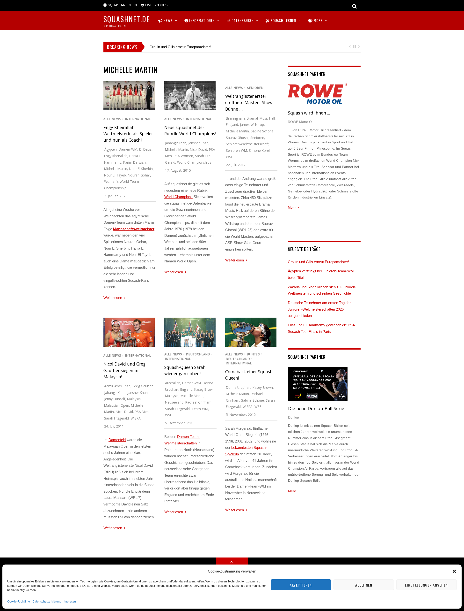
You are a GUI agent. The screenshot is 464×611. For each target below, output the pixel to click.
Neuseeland (174, 402)
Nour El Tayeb (115, 175)
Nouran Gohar (139, 175)
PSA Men (142, 411)
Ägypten (110, 149)
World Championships (194, 162)
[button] (454, 571)
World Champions (178, 197)
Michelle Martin (115, 168)
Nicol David (198, 149)
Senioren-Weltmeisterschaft (247, 144)
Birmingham (235, 118)
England (232, 124)
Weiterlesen (112, 298)
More (317, 20)
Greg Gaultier (142, 386)
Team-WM (200, 408)
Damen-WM (128, 149)
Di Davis (145, 149)
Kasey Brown (204, 389)
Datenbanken (242, 20)
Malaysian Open (116, 405)
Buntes (253, 354)
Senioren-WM (236, 150)
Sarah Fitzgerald (116, 418)
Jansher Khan (198, 143)
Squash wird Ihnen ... (309, 113)
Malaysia (134, 399)
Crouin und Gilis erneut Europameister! (180, 47)
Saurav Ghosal (237, 137)
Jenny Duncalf (114, 399)
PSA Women (183, 155)
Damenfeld (117, 440)
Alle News (112, 119)
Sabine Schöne (262, 131)
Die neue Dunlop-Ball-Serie (316, 408)
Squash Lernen (282, 20)
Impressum (71, 601)
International (138, 119)
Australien (172, 383)
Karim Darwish (134, 162)
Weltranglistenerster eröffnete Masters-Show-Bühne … (249, 102)
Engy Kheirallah (115, 155)
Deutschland (198, 354)
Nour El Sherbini (141, 168)
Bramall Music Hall (261, 118)
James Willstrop (252, 124)
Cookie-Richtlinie (18, 601)
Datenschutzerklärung (46, 601)
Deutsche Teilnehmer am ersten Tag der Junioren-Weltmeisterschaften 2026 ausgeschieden (319, 309)
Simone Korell (259, 150)
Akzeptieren (301, 585)
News (168, 20)
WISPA (136, 418)
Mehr (292, 207)
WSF (229, 156)
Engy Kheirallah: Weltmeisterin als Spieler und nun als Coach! (128, 133)
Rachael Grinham (198, 402)
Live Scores (155, 5)
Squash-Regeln (122, 5)
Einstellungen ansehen (426, 585)
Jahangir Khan (175, 143)
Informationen (201, 20)
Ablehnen (363, 585)
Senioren (255, 88)
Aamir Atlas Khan (117, 386)
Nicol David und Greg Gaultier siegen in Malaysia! (124, 370)
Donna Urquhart (238, 387)
